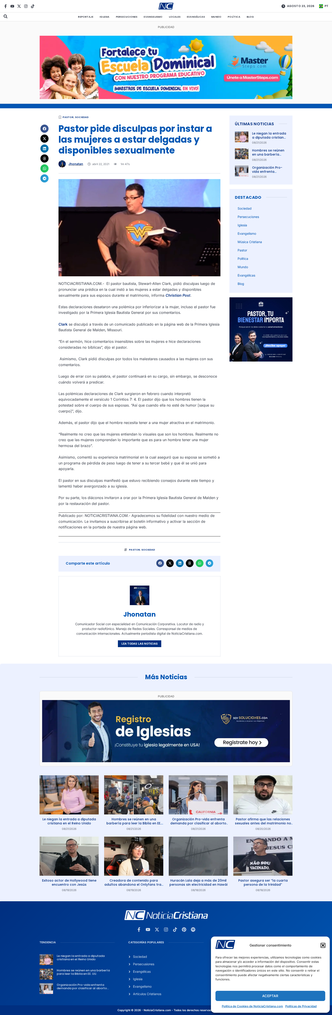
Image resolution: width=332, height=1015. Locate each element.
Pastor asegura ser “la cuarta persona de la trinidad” (263, 882)
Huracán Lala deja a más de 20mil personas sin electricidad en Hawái (198, 882)
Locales (174, 17)
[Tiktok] (33, 6)
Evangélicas (196, 17)
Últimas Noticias (254, 124)
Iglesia (104, 17)
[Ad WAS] (166, 761)
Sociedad (82, 117)
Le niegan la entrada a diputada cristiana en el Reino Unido (269, 137)
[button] (323, 945)
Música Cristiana (250, 242)
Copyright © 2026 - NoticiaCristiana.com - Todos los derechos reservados (166, 1010)
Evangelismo (153, 17)
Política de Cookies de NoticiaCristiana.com (252, 1006)
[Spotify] (193, 929)
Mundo (216, 17)
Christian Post (178, 295)
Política (234, 17)
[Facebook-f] (5, 6)
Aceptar (270, 996)
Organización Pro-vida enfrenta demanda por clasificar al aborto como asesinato (198, 823)
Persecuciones (127, 17)
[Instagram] (26, 6)
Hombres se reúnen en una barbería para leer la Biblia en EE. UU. (269, 156)
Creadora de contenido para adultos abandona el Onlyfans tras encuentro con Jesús (133, 884)
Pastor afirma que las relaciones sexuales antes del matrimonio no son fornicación (263, 823)
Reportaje (85, 17)
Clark (63, 324)
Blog (250, 17)
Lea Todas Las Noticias (140, 643)
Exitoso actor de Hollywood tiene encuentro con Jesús (69, 882)
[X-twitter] (19, 6)
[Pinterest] (184, 929)
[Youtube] (12, 6)
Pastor (68, 117)
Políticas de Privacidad (301, 1006)
